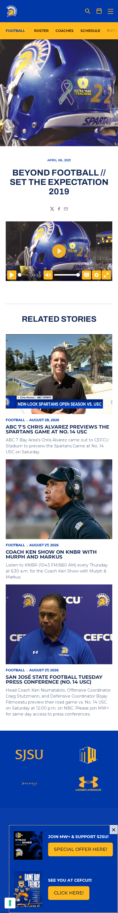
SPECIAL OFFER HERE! (83, 851)
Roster (41, 30)
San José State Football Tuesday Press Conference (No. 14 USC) (54, 679)
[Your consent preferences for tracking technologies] (10, 903)
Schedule (90, 30)
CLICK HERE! (71, 894)
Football (15, 420)
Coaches (65, 30)
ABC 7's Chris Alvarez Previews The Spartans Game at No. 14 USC (57, 429)
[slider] (23, 275)
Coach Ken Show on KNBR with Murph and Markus (51, 554)
